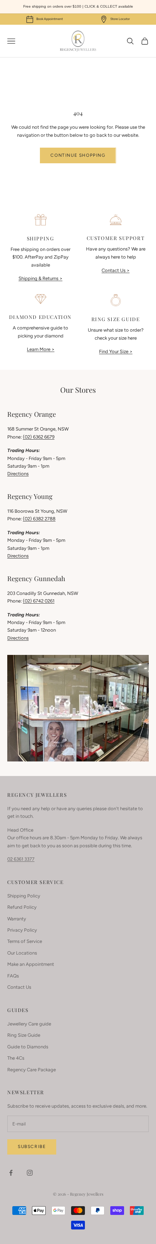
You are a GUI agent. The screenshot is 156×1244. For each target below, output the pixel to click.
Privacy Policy (22, 930)
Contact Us (19, 987)
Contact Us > (116, 270)
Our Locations (22, 953)
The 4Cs (15, 1058)
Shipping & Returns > (40, 278)
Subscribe (32, 1146)
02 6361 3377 (20, 859)
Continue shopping (77, 155)
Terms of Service (24, 941)
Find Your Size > (115, 351)
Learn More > (40, 349)
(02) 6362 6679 (38, 437)
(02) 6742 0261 (38, 601)
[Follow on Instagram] (29, 1172)
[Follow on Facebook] (11, 1172)
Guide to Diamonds (27, 1046)
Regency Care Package (31, 1069)
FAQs (13, 976)
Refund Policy (22, 907)
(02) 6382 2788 (39, 518)
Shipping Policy (23, 896)
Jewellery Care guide (29, 1024)
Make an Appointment (30, 964)
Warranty (16, 918)
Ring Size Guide (23, 1035)
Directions (18, 473)
